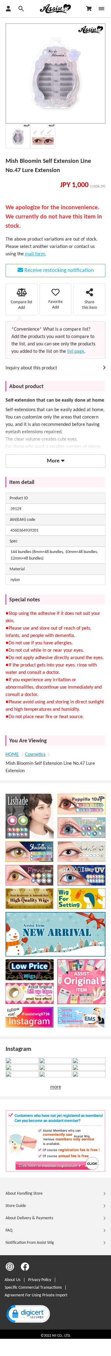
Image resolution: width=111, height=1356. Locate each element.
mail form (35, 254)
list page (75, 351)
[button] (28, 1315)
